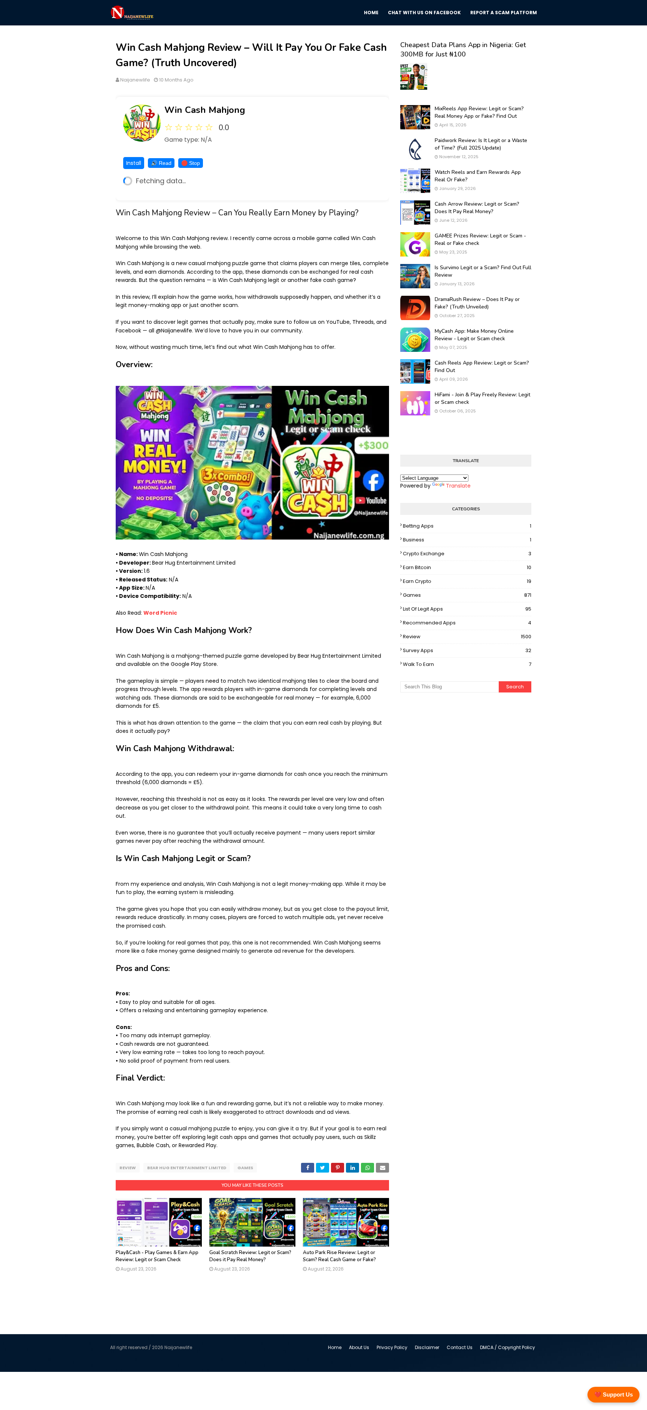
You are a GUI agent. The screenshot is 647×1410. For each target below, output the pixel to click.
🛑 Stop (190, 163)
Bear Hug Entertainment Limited (186, 1168)
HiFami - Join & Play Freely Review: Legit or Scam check (482, 398)
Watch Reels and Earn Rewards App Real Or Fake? (478, 176)
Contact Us (460, 1347)
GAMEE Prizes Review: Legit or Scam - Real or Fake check (480, 239)
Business (467, 539)
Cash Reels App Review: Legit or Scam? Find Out (482, 366)
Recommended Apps (467, 622)
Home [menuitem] (371, 12)
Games (245, 1168)
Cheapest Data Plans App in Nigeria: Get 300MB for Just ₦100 (463, 49)
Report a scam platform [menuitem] (503, 12)
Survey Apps (467, 650)
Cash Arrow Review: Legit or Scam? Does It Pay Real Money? (477, 207)
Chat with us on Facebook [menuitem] (424, 12)
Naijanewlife (135, 79)
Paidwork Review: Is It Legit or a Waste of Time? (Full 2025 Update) (481, 144)
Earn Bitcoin (467, 567)
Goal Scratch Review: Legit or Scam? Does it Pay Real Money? (250, 1256)
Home (334, 1347)
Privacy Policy (392, 1347)
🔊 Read (161, 163)
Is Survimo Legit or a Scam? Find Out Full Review (483, 271)
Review (127, 1168)
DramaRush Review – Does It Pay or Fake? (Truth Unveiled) (477, 303)
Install (133, 163)
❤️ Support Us (613, 1394)
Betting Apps (467, 525)
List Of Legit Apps (467, 608)
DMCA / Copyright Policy (507, 1347)
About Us (359, 1347)
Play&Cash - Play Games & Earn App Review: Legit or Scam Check (157, 1256)
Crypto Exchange (467, 553)
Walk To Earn (467, 664)
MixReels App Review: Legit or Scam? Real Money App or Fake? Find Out (479, 112)
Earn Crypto (467, 581)
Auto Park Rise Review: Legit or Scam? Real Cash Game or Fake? (339, 1256)
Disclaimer (427, 1347)
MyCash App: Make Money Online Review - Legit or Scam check (474, 335)
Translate (458, 485)
